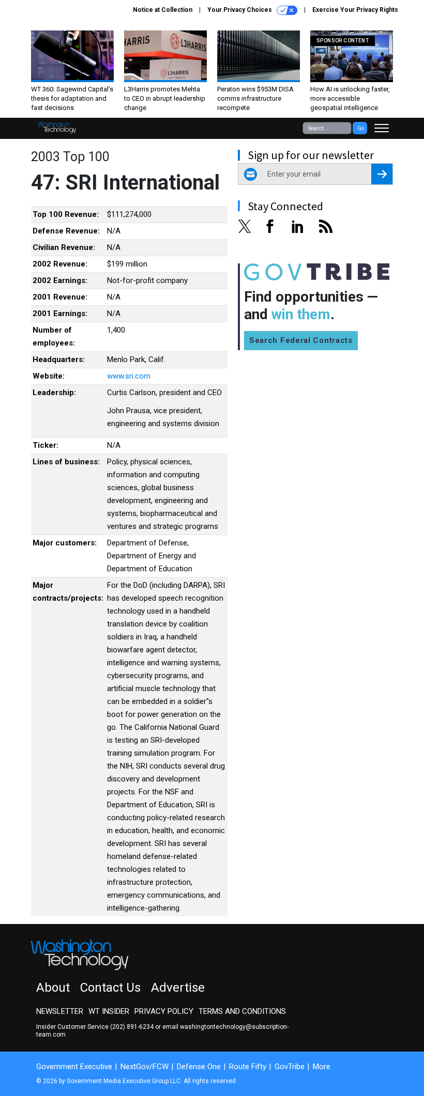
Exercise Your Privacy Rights (355, 9)
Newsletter (59, 1011)
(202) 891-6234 (132, 1026)
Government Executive (74, 1066)
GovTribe (290, 1066)
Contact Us (110, 987)
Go (360, 128)
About (53, 987)
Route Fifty (247, 1066)
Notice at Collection (162, 9)
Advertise (178, 987)
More (321, 1066)
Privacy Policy (163, 1011)
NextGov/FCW (144, 1066)
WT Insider (108, 1011)
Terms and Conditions (242, 1011)
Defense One (199, 1066)
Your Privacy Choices (240, 9)
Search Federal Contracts (301, 340)
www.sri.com (128, 376)
